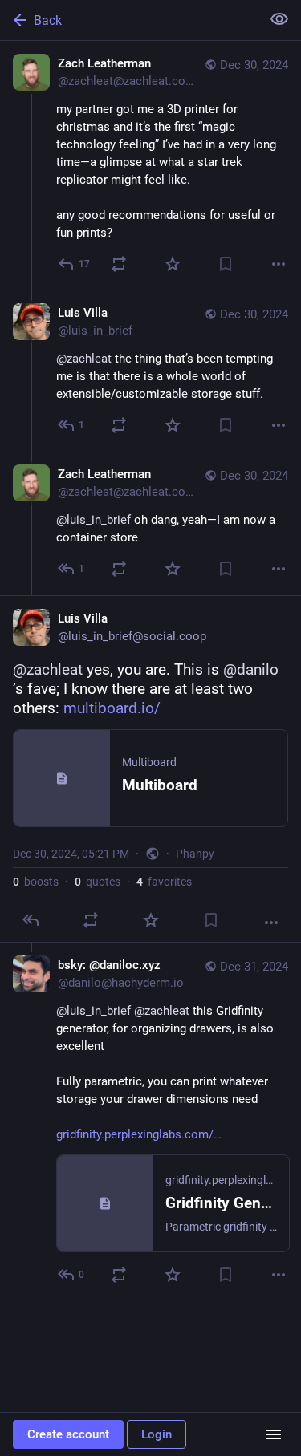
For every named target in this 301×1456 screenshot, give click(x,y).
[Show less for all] (279, 19)
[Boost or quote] (118, 264)
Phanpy (195, 853)
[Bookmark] (225, 264)
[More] (278, 264)
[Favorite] (172, 264)
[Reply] (30, 920)
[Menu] (273, 1434)
